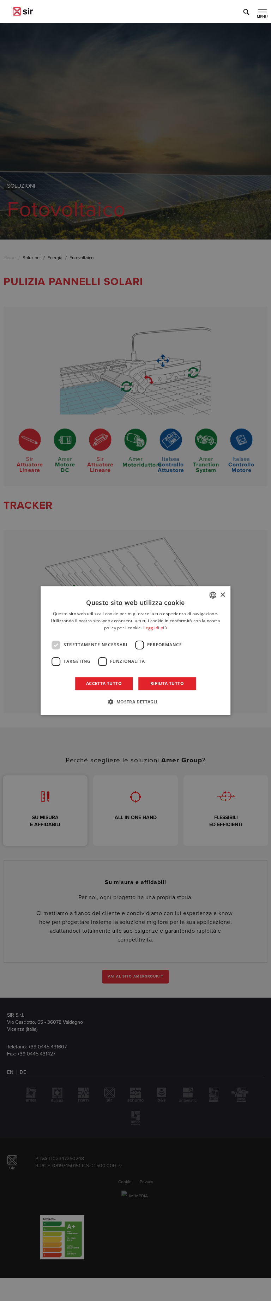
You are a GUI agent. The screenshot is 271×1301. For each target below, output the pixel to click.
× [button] (222, 595)
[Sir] (23, 11)
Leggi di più (155, 628)
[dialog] (135, 650)
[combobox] (212, 595)
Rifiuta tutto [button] (167, 683)
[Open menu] (262, 11)
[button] (135, 701)
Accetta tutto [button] (104, 683)
